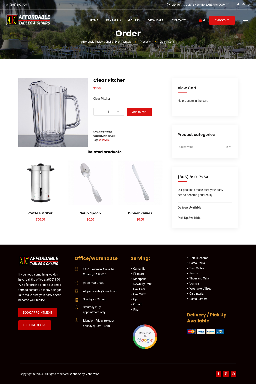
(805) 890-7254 (19, 4)
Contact (179, 20)
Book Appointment (37, 312)
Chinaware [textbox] (203, 147)
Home (94, 20)
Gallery (134, 20)
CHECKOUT (222, 20)
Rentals (112, 20)
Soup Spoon (90, 213)
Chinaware (109, 135)
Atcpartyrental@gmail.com (100, 291)
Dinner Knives (140, 213)
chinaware (103, 140)
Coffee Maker (40, 213)
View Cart (155, 20)
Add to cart (139, 112)
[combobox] (205, 147)
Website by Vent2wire (84, 374)
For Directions (34, 325)
